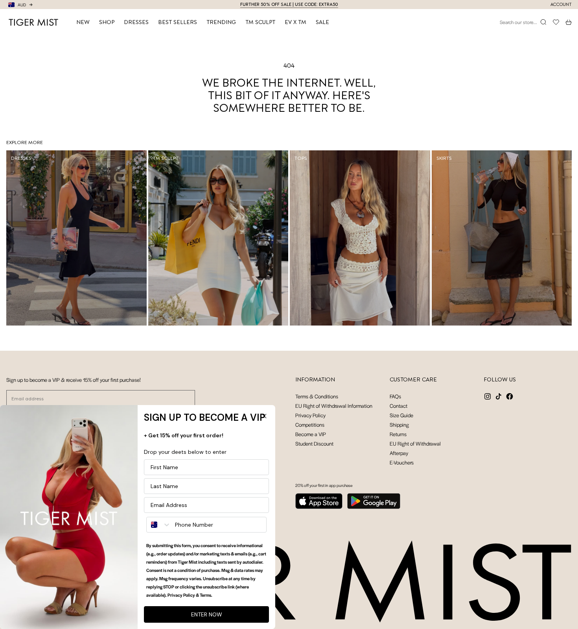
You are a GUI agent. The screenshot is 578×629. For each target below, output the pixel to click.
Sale (322, 22)
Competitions (309, 424)
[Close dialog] (264, 416)
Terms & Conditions (316, 396)
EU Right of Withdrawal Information (333, 405)
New (83, 22)
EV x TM (295, 22)
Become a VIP (310, 434)
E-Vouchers (402, 462)
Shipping (399, 424)
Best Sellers (177, 22)
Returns (398, 434)
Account (561, 4)
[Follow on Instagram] (487, 396)
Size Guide (401, 415)
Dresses (136, 22)
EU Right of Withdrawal (415, 443)
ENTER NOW (206, 614)
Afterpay (399, 453)
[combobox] (159, 524)
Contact (398, 405)
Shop (106, 22)
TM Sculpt (260, 22)
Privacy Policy (310, 415)
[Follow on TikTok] (499, 396)
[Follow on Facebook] (510, 396)
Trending (221, 22)
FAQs (395, 396)
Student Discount (314, 443)
